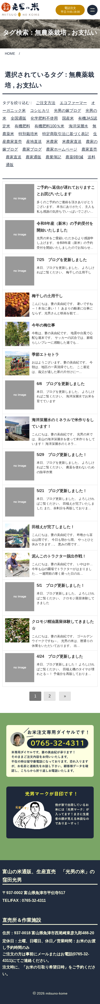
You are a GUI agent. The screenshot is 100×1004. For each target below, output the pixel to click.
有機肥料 (22, 126)
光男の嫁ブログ (67, 110)
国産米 (68, 118)
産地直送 (34, 141)
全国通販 (18, 118)
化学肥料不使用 (44, 118)
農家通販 (33, 157)
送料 (91, 157)
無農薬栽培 (51, 32)
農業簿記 (53, 157)
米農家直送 (72, 141)
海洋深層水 (78, 126)
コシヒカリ (40, 110)
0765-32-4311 (34, 900)
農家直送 (13, 157)
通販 (10, 165)
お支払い (84, 32)
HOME (10, 53)
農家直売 (89, 149)
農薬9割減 (74, 157)
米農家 (52, 141)
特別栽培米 (28, 134)
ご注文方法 (45, 103)
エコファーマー (73, 103)
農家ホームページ (61, 149)
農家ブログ (32, 149)
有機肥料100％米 (49, 126)
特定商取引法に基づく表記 (65, 134)
